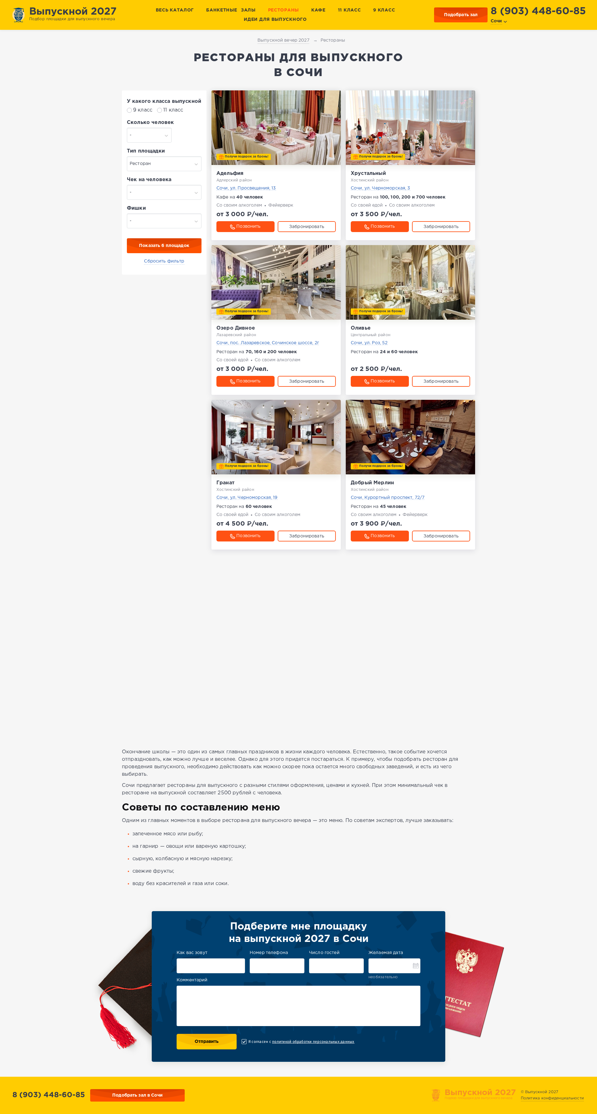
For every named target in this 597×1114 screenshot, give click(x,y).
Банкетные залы (231, 10)
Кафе (318, 10)
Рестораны (283, 10)
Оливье (361, 328)
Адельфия (229, 173)
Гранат (225, 483)
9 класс (384, 10)
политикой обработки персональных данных (313, 1041)
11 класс (349, 10)
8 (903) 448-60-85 (538, 11)
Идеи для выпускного (275, 19)
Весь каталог (175, 10)
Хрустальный (368, 173)
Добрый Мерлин (372, 483)
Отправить (207, 1041)
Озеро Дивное (235, 328)
